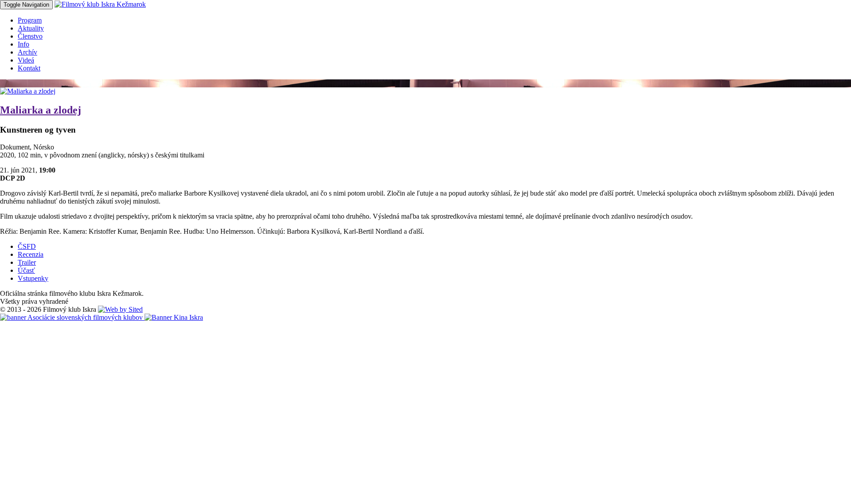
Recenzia (30, 254)
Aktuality (31, 28)
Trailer (27, 262)
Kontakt (29, 68)
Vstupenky (33, 278)
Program (30, 20)
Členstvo (30, 36)
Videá (26, 60)
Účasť (26, 270)
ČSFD (27, 246)
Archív (27, 52)
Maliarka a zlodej (40, 110)
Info (23, 44)
